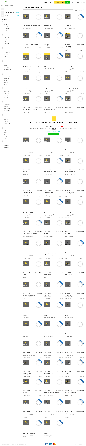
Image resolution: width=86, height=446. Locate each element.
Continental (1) (7, 52)
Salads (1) (6, 119)
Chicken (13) (6, 45)
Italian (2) (5, 89)
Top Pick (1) (6, 140)
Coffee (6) (6, 50)
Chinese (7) (6, 48)
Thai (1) (5, 138)
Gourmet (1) (6, 78)
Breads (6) (6, 32)
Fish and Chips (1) (7, 69)
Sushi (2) (5, 134)
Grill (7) (5, 80)
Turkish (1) (6, 143)
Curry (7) (5, 56)
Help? (50, 2)
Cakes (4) (5, 41)
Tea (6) (5, 136)
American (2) (6, 22)
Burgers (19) (6, 37)
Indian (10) (6, 86)
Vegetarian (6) (6, 147)
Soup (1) (5, 130)
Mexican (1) (6, 106)
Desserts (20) (6, 58)
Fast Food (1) (6, 67)
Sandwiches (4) (7, 123)
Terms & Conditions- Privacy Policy (20, 444)
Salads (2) (6, 121)
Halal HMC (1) (6, 84)
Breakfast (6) (6, 35)
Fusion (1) (6, 73)
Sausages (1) (6, 125)
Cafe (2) (5, 39)
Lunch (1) (5, 102)
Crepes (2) (6, 54)
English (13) (6, 65)
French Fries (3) (7, 71)
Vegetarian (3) (6, 145)
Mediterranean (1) (7, 104)
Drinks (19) (6, 61)
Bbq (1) (5, 30)
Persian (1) (6, 115)
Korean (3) (6, 97)
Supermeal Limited (82, 444)
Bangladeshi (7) (7, 28)
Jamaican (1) (6, 91)
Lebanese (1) (6, 99)
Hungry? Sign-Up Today (59, 2)
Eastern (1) (6, 63)
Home (2, 5)
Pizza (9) (5, 117)
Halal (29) (6, 82)
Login (68, 2)
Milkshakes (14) (7, 110)
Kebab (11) (6, 95)
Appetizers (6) (6, 24)
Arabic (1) (6, 26)
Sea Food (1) (6, 128)
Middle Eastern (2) (7, 108)
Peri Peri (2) (6, 112)
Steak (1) (5, 132)
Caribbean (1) (6, 43)
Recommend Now (53, 134)
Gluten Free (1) (7, 76)
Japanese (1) (6, 93)
